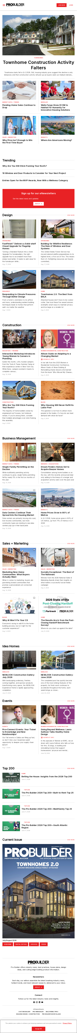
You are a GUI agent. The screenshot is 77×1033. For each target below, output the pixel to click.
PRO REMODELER (38, 1011)
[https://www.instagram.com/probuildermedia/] (37, 1002)
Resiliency (6, 291)
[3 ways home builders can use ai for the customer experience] (19, 605)
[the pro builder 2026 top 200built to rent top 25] (11, 794)
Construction (7, 402)
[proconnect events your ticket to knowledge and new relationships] (19, 714)
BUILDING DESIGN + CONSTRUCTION (28, 1014)
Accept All (38, 1029)
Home (43, 291)
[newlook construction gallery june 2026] (58, 660)
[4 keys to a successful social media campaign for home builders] (58, 557)
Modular (44, 102)
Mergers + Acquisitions (49, 464)
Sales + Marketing (9, 137)
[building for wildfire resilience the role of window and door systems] (58, 228)
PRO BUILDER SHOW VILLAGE (51, 1014)
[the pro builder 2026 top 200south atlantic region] (11, 826)
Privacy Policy (67, 1023)
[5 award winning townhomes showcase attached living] (58, 279)
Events (5, 726)
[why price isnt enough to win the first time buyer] (19, 125)
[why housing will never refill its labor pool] (58, 390)
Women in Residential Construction (54, 351)
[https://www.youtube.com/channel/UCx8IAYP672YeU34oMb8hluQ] (42, 1002)
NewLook (5, 672)
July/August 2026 (9, 940)
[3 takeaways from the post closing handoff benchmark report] (58, 605)
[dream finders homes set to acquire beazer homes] (58, 452)
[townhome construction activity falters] (38, 35)
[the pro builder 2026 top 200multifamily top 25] (11, 810)
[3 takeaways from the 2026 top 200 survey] (11, 777)
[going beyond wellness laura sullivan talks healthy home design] (58, 714)
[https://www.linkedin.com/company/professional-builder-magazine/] (39, 1002)
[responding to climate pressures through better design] (19, 279)
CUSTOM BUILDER (24, 1011)
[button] (3, 5)
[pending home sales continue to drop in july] (19, 90)
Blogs (43, 402)
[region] (38, 1026)
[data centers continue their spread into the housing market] (19, 497)
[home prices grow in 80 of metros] (58, 497)
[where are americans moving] (58, 125)
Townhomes (38, 58)
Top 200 (27, 790)
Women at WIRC (48, 359)
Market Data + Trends (10, 102)
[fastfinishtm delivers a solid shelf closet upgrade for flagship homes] (19, 228)
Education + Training (10, 351)
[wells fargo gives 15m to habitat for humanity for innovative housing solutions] (58, 90)
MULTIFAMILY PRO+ (52, 1011)
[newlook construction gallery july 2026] (19, 660)
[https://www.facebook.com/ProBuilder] (34, 1002)
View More (71, 215)
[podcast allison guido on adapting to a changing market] (58, 338)
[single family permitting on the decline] (19, 452)
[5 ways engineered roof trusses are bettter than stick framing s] (19, 390)
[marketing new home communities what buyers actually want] (19, 557)
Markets (44, 137)
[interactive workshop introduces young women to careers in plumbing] (19, 338)
